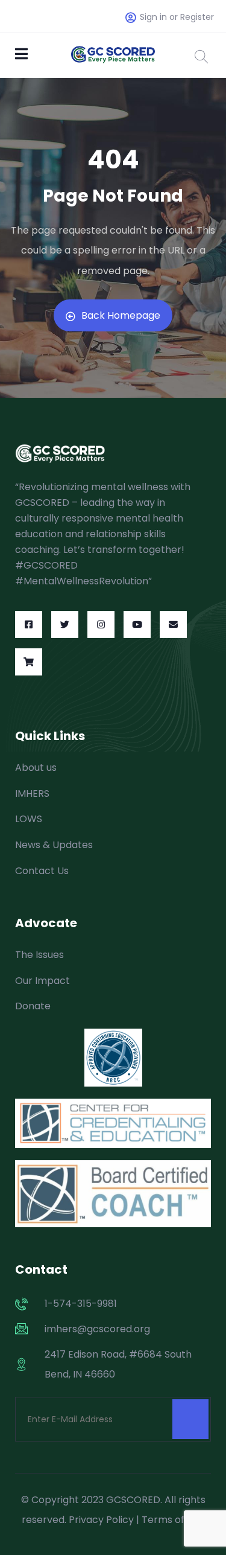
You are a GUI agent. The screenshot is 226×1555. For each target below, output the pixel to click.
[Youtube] (137, 624)
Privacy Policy (101, 1520)
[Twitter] (64, 624)
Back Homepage (120, 315)
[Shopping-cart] (28, 661)
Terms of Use (173, 1520)
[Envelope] (173, 624)
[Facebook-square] (28, 624)
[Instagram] (101, 624)
